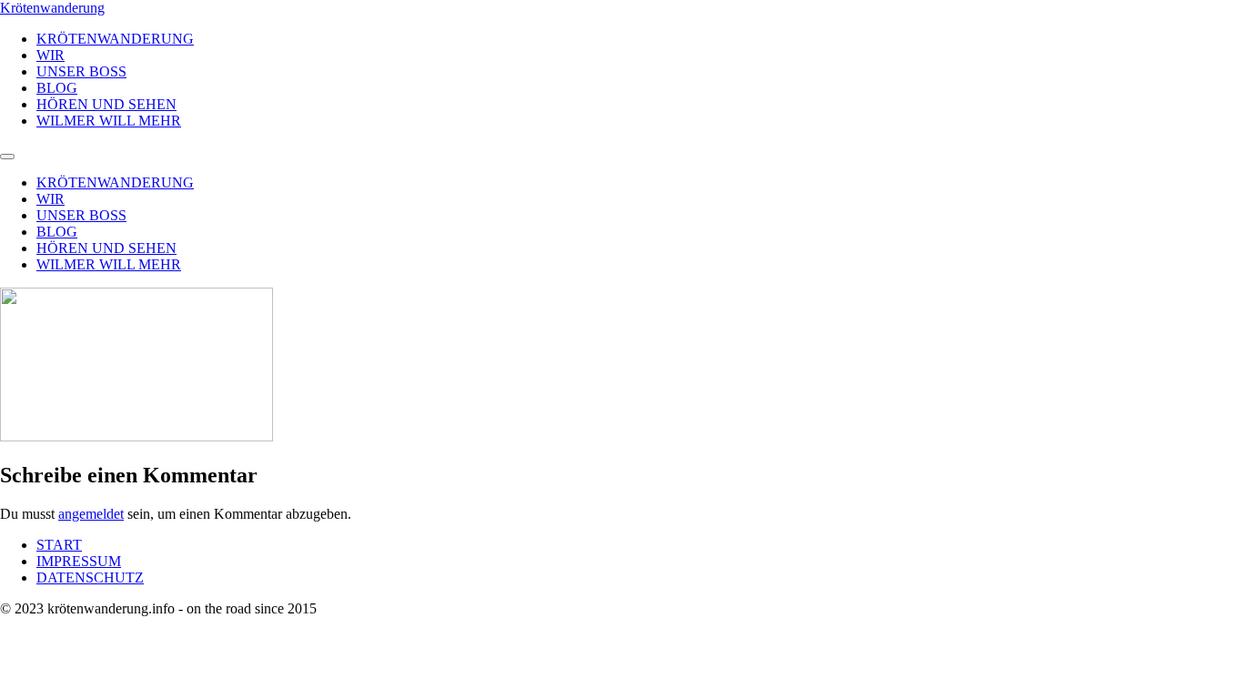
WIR (50, 55)
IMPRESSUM (78, 561)
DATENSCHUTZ (90, 577)
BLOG (56, 88)
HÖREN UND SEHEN (106, 104)
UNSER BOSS (81, 71)
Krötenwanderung (52, 7)
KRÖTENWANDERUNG (115, 38)
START (59, 544)
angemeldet (91, 514)
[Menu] (7, 156)
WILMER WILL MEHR (108, 120)
